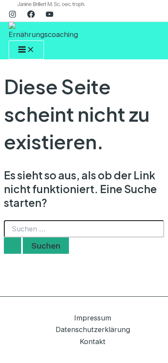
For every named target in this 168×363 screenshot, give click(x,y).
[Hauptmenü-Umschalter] (26, 49)
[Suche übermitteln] (12, 245)
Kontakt (93, 341)
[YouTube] (49, 15)
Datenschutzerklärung (93, 329)
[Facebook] (31, 15)
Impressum (92, 318)
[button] (51, 4)
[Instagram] (12, 15)
